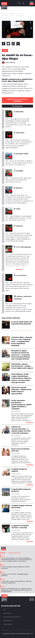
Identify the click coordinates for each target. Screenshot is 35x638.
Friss (3, 553)
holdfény (6, 18)
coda (13, 15)
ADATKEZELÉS (7, 620)
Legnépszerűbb (14, 553)
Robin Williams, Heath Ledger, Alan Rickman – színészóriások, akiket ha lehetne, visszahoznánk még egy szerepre (21, 378)
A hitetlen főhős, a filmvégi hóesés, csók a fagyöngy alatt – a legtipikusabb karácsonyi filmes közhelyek (21, 341)
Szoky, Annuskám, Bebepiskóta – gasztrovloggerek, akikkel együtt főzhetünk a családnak (21, 405)
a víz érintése (22, 13)
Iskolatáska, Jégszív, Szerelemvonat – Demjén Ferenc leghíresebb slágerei (22, 366)
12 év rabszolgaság (8, 13)
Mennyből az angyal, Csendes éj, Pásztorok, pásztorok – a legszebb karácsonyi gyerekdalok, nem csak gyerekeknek (20, 355)
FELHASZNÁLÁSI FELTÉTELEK (11, 617)
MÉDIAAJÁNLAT (7, 624)
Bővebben (19, 269)
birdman (5, 15)
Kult (5, 50)
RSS (4, 609)
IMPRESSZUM (7, 613)
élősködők (21, 15)
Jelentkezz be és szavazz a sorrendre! (17, 100)
